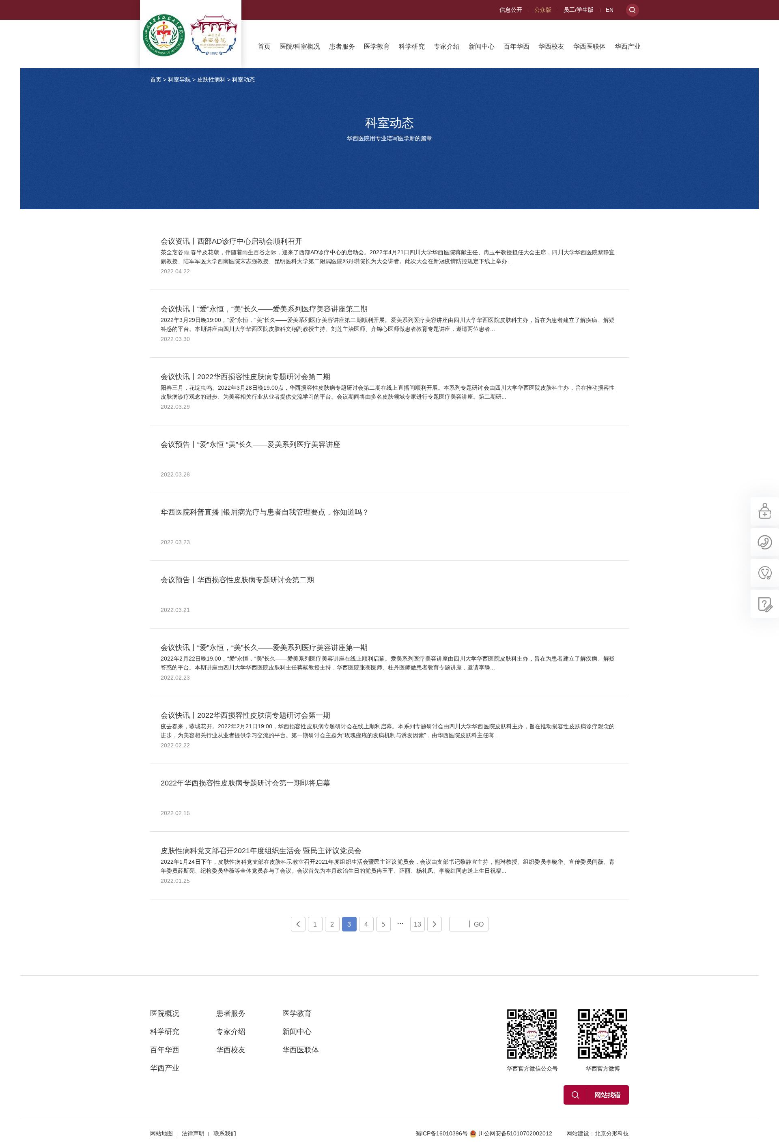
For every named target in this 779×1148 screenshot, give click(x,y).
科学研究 (412, 46)
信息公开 (510, 9)
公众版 (542, 9)
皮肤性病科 (211, 79)
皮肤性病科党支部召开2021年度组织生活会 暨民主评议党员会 (261, 851)
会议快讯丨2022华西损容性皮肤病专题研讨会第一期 (245, 715)
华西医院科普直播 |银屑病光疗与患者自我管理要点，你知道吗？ (265, 512)
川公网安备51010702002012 (515, 1133)
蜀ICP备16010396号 (441, 1133)
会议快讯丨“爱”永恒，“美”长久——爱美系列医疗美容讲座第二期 (264, 309)
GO (479, 924)
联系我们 (224, 1133)
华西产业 (628, 46)
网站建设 (577, 1133)
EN (609, 9)
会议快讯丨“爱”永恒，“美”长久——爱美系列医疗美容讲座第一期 (264, 648)
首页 (264, 46)
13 (417, 924)
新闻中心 (482, 46)
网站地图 (161, 1133)
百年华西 (516, 46)
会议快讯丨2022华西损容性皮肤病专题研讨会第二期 (245, 377)
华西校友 (551, 46)
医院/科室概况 (300, 46)
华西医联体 (589, 46)
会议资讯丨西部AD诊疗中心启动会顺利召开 (231, 241)
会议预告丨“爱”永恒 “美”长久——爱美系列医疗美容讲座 (250, 444)
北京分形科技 (612, 1133)
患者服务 (342, 46)
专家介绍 (447, 46)
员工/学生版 (579, 9)
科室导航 (179, 79)
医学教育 (377, 46)
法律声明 (193, 1133)
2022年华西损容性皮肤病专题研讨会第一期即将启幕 (245, 783)
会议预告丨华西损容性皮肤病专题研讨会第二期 (237, 580)
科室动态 (243, 79)
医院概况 (164, 1013)
